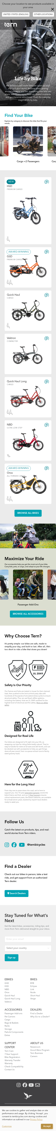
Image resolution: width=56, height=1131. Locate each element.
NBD (7, 989)
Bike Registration (12, 1057)
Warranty (9, 1063)
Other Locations (43, 14)
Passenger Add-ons (13, 1014)
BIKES (33, 979)
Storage (8, 1029)
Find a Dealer (36, 1014)
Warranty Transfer (12, 1060)
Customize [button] (7, 1126)
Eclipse (33, 986)
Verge (33, 999)
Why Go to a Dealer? (40, 1017)
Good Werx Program (39, 1050)
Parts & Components (14, 1032)
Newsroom (35, 1047)
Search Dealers (17, 893)
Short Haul (35, 996)
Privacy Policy (36, 1120)
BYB (32, 983)
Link (32, 989)
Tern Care (9, 1051)
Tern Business (36, 1053)
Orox (7, 992)
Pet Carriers (10, 1017)
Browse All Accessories (28, 614)
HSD (7, 986)
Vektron (8, 1002)
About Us (36, 1043)
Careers (33, 1056)
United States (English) (15, 14)
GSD (7, 983)
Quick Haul (10, 996)
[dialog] (28, 1119)
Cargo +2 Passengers (28, 161)
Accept (47, 1126)
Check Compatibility (14, 1067)
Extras (7, 1035)
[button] (48, 25)
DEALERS (36, 1010)
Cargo (7, 1020)
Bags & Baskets (11, 1023)
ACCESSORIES (13, 1010)
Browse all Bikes (28, 513)
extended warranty (32, 793)
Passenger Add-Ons (28, 605)
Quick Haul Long (12, 999)
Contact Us (10, 1070)
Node (33, 992)
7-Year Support (34, 795)
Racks (7, 1026)
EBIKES (9, 979)
